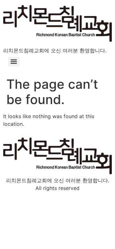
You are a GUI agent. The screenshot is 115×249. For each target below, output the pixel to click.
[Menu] (13, 61)
